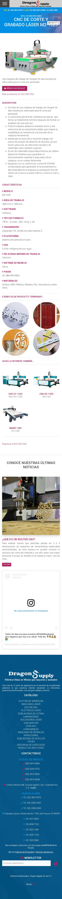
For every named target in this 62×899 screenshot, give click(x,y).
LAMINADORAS (31, 716)
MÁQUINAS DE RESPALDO (31, 732)
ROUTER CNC (31, 707)
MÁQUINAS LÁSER (31, 704)
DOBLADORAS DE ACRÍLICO (31, 738)
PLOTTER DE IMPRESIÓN (31, 701)
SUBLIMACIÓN (31, 723)
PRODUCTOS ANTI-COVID (31, 748)
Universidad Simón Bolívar (46, 644)
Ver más (6, 564)
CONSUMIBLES (30, 729)
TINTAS (31, 741)
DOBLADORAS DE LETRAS (31, 713)
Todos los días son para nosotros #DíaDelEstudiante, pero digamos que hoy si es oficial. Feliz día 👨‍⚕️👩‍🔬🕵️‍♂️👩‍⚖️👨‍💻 (30, 636)
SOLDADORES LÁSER (31, 719)
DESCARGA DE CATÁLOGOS (31, 745)
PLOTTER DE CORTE (31, 710)
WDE (34, 884)
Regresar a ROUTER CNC (14, 444)
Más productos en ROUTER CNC (18, 94)
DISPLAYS (31, 726)
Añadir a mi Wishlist (15, 88)
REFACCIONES (31, 735)
